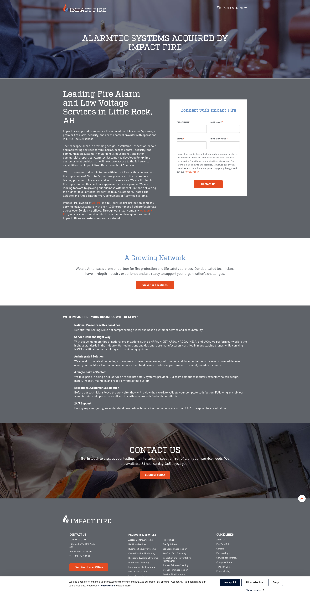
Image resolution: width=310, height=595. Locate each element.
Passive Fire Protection (174, 574)
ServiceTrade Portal (226, 558)
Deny (276, 582)
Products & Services (142, 535)
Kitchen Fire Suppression (175, 570)
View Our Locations (155, 285)
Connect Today (155, 475)
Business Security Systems (142, 549)
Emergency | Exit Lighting (141, 567)
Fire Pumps (168, 540)
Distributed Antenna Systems (143, 558)
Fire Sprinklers (169, 544)
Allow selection (254, 582)
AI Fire (96, 203)
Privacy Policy (192, 172)
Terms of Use (223, 567)
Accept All (230, 582)
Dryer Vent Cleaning (138, 562)
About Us (221, 540)
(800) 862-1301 (82, 556)
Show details (253, 590)
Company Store (224, 562)
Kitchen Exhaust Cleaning (175, 565)
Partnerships (223, 553)
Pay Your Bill (222, 544)
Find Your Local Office (89, 567)
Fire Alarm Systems (138, 571)
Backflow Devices (137, 544)
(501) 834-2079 (234, 8)
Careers (220, 549)
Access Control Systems (140, 540)
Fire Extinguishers (137, 576)
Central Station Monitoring (141, 553)
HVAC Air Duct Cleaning (174, 553)
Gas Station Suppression (174, 549)
